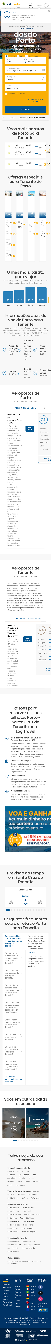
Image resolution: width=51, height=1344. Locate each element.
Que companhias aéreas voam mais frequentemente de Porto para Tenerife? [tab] (13, 941)
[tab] (25, 408)
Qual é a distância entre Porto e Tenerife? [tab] (13, 1037)
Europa (12, 118)
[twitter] (41, 1293)
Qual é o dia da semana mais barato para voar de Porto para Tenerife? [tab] (12, 990)
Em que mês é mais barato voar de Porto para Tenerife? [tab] (12, 1023)
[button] (25, 69)
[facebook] (41, 1287)
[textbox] (15, 60)
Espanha (22, 118)
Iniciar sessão (44, 17)
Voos (4, 118)
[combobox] (25, 87)
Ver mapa (29, 429)
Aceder (39, 5)
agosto (42, 305)
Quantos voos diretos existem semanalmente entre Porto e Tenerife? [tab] (11, 958)
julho (30, 305)
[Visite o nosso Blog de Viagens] (43, 1310)
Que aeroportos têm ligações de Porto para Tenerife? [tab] (12, 974)
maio (8, 305)
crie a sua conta (26, 28)
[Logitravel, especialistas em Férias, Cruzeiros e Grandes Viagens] (11, 3)
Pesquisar (25, 109)
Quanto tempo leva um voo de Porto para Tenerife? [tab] (11, 1050)
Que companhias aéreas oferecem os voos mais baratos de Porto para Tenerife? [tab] (12, 1007)
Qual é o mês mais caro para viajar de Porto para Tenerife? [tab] (11, 1065)
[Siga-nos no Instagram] (41, 1298)
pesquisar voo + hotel (35, 100)
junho (19, 305)
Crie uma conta (31, 5)
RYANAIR (31, 952)
